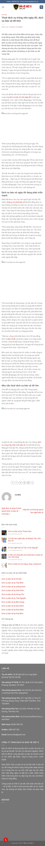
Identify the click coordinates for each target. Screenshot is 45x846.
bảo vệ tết (11, 339)
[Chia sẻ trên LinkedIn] (28, 483)
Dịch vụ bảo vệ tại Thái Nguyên (14, 598)
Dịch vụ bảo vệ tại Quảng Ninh (13, 587)
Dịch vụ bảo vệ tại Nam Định (13, 606)
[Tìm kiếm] (41, 7)
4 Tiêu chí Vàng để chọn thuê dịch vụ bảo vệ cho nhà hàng (25, 556)
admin (20, 27)
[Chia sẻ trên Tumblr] (32, 483)
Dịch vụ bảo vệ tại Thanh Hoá (19, 531)
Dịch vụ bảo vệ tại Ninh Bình (13, 610)
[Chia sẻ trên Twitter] (20, 483)
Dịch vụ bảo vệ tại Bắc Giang (13, 602)
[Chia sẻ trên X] (16, 483)
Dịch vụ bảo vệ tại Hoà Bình (12, 613)
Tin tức (4, 14)
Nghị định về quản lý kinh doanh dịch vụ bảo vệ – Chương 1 (11, 511)
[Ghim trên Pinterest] (24, 483)
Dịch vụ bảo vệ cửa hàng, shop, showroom (24, 564)
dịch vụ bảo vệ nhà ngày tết (20, 97)
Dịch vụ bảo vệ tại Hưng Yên (13, 594)
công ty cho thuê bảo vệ (15, 202)
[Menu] (3, 7)
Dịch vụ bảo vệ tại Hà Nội (11, 579)
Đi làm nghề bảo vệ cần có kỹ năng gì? (23, 548)
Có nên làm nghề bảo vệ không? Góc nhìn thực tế (24, 540)
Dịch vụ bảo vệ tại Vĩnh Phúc (13, 590)
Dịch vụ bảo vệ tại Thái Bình (12, 583)
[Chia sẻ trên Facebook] (12, 483)
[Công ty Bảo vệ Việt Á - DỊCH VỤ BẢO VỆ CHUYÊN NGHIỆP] (22, 7)
